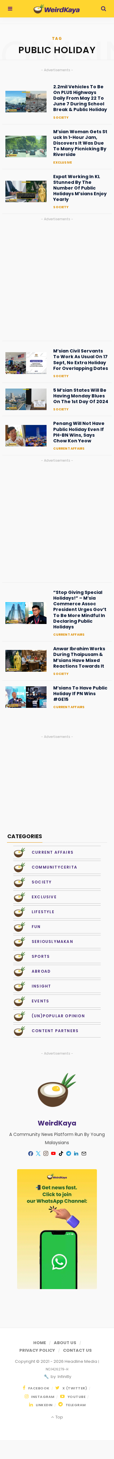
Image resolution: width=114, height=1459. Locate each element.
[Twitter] (38, 1153)
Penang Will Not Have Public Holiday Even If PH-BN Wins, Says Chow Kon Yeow (78, 432)
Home (39, 1343)
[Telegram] (68, 1153)
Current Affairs (69, 448)
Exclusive (62, 162)
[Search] (103, 8)
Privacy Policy (37, 1350)
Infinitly (64, 1377)
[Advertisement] (57, 279)
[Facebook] (30, 1153)
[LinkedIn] (76, 1153)
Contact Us (77, 1350)
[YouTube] (53, 1153)
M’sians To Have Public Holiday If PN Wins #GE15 (80, 693)
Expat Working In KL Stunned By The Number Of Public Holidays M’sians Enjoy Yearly (80, 188)
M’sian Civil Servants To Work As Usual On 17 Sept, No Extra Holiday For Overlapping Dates (80, 359)
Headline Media (81, 1361)
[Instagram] (45, 1153)
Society (60, 117)
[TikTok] (61, 1153)
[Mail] (83, 1153)
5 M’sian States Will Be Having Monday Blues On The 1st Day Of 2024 (80, 396)
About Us (65, 1343)
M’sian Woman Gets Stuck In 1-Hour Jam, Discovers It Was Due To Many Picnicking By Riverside (80, 143)
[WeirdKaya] (56, 8)
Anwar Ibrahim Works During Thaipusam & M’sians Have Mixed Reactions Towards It (79, 657)
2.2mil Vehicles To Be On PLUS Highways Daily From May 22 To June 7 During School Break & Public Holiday (80, 98)
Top (58, 1417)
